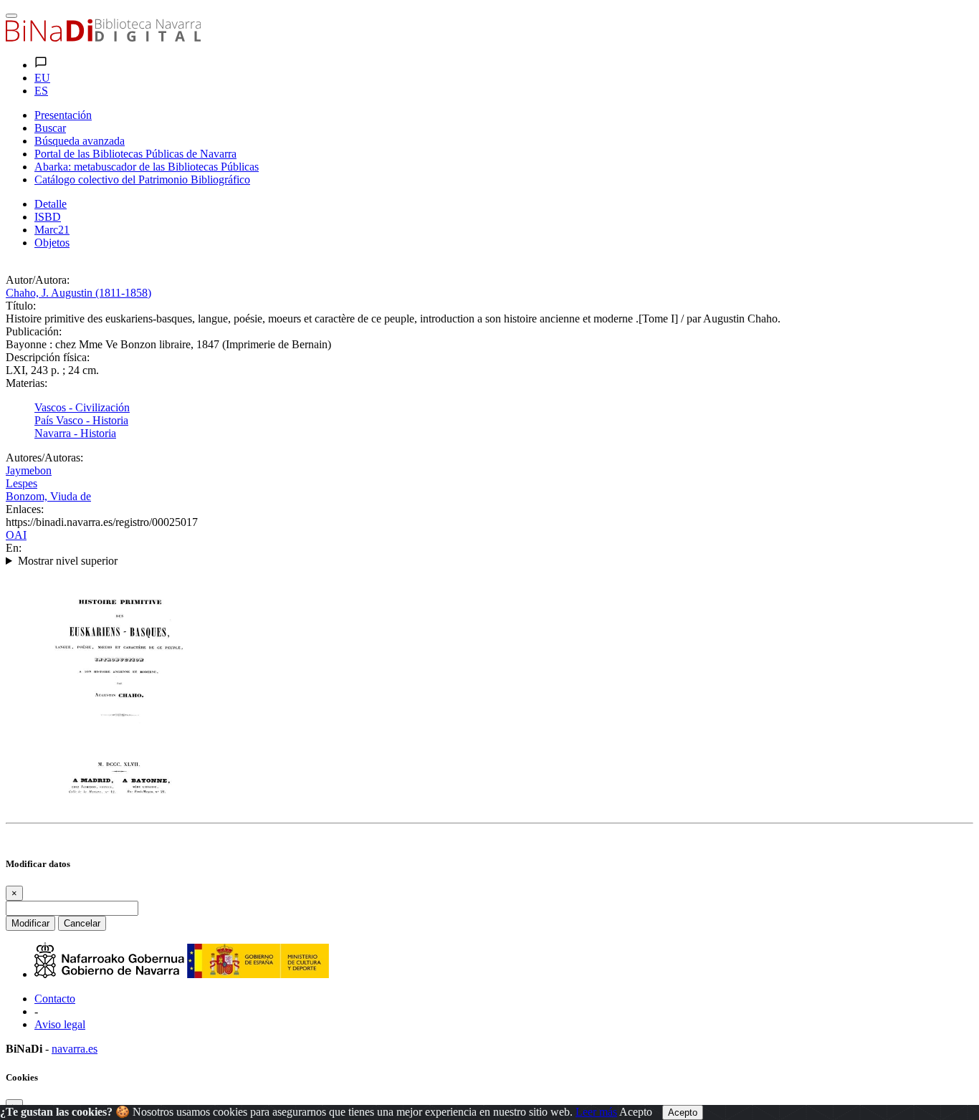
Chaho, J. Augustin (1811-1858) (78, 293)
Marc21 (52, 230)
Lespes (21, 483)
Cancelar (82, 923)
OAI (16, 535)
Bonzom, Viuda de (48, 496)
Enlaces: (25, 509)
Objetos (52, 242)
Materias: (26, 383)
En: (14, 548)
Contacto (54, 998)
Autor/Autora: (38, 280)
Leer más (596, 1112)
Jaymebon (29, 470)
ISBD (47, 217)
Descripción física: (48, 357)
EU (42, 78)
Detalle (50, 204)
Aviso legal (59, 1024)
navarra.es (74, 1049)
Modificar (30, 923)
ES (41, 91)
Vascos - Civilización (82, 407)
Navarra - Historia (75, 433)
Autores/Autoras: (44, 457)
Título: (21, 306)
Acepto (635, 1112)
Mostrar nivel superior (68, 561)
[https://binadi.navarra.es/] (103, 38)
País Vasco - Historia (81, 420)
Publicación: (34, 331)
